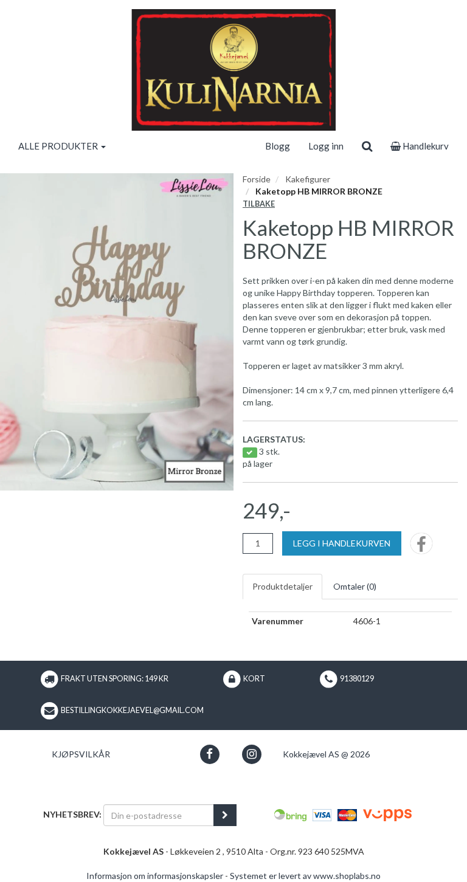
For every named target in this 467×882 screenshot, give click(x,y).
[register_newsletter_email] (225, 815)
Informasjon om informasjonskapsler (154, 875)
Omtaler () (354, 586)
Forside (257, 179)
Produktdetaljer (282, 586)
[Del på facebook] (421, 547)
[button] (209, 754)
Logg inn (326, 145)
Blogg (277, 145)
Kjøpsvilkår (81, 754)
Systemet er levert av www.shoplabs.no (305, 875)
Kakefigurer (307, 179)
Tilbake (259, 203)
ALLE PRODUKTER (59, 145)
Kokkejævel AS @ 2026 (326, 754)
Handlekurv (425, 145)
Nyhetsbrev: (72, 814)
